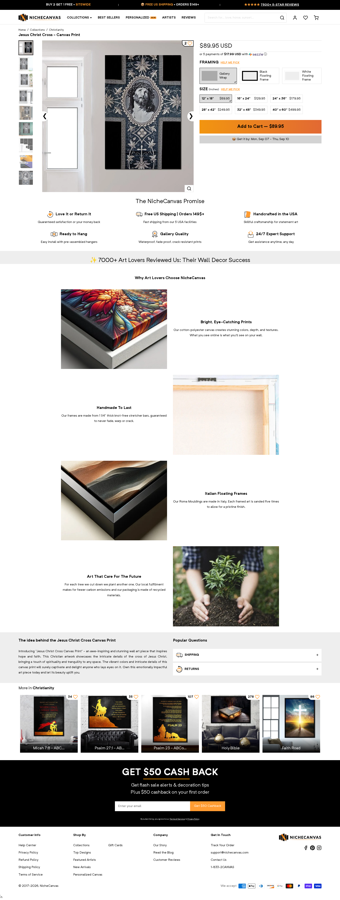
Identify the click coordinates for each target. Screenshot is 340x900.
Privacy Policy (193, 819)
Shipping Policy (29, 867)
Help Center (27, 845)
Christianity (56, 30)
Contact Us (218, 860)
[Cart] (316, 18)
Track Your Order (222, 845)
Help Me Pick (230, 62)
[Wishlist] (305, 18)
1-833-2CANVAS (222, 867)
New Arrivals (82, 867)
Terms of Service (177, 819)
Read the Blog (163, 852)
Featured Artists (84, 860)
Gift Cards (115, 845)
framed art (243, 501)
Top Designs (82, 852)
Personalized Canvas (87, 874)
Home (22, 30)
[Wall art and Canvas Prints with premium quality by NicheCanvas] (39, 18)
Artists (169, 17)
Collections (78, 17)
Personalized (137, 17)
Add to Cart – (260, 126)
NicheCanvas (49, 886)
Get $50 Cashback (207, 806)
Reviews (189, 17)
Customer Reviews (166, 860)
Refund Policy (28, 860)
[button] (261, 54)
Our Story (160, 845)
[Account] (295, 18)
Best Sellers (109, 17)
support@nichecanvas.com (230, 852)
